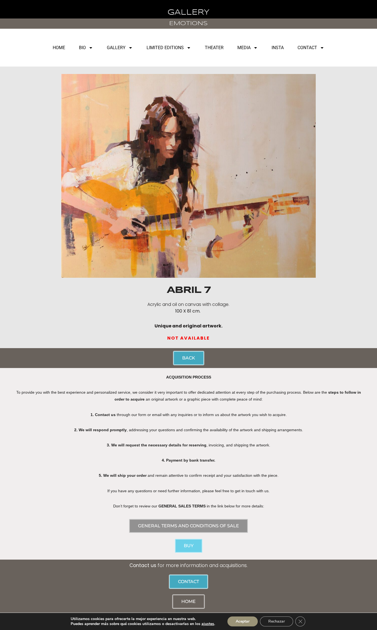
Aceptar (242, 621)
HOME (59, 47)
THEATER (214, 47)
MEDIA (244, 47)
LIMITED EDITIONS (165, 47)
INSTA (278, 47)
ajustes (207, 623)
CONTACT (307, 47)
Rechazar (276, 621)
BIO (82, 47)
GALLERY (116, 47)
